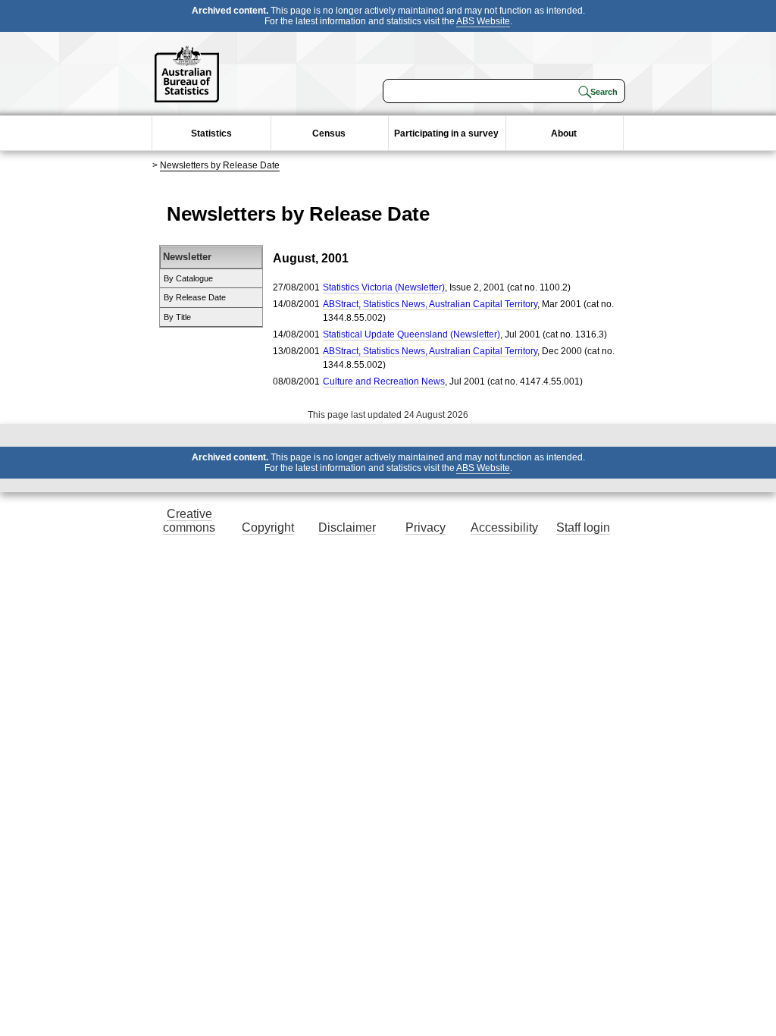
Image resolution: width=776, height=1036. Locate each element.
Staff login (583, 527)
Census (329, 133)
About (564, 133)
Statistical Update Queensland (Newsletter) (411, 334)
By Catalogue (188, 278)
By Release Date (195, 297)
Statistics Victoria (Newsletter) (384, 287)
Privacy (425, 527)
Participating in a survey (446, 133)
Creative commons (189, 520)
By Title (177, 317)
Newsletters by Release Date (220, 165)
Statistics (211, 133)
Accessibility (504, 527)
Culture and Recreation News (384, 381)
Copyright (268, 527)
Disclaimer (347, 527)
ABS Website (483, 21)
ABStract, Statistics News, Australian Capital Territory (430, 304)
